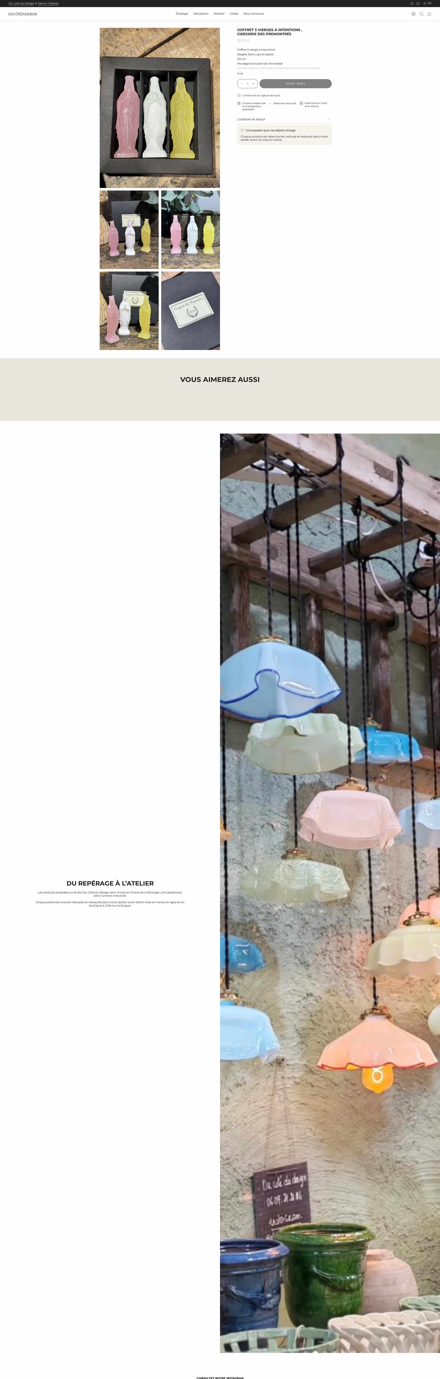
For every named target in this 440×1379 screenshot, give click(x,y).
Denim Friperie (48, 3)
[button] (182, 14)
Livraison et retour (251, 119)
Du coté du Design (22, 3)
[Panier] (429, 14)
